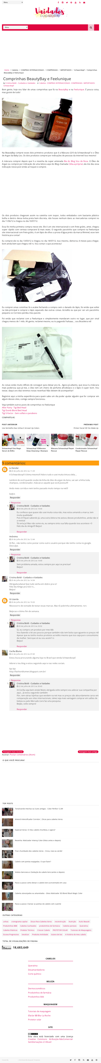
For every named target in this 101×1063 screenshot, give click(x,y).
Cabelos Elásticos (10, 930)
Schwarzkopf (79, 70)
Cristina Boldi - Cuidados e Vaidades (33, 505)
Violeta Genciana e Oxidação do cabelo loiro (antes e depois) (40, 872)
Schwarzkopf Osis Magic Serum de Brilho (11, 449)
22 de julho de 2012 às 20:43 (30, 686)
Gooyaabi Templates (34, 1060)
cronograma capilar (19, 921)
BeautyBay (63, 89)
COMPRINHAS (52, 70)
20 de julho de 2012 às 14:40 (30, 560)
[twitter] (67, 2)
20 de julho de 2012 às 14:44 (30, 509)
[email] (84, 2)
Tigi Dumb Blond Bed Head (14, 410)
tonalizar (25, 934)
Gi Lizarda (13, 599)
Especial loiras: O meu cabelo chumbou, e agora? (35, 830)
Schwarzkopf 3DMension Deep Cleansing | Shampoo (37, 449)
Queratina (84, 926)
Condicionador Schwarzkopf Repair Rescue (86, 449)
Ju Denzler (14, 468)
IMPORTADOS (66, 70)
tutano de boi (56, 934)
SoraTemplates (13, 1060)
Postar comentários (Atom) (22, 754)
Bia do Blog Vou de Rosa (76, 161)
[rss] (80, 2)
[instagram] (63, 2)
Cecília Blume (15, 651)
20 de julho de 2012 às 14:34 (23, 580)
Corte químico (34, 974)
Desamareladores (36, 969)
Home (6, 70)
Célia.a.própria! (76, 164)
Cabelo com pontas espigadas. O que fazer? (33, 861)
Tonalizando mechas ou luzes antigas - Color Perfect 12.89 (39, 809)
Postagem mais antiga (88, 752)
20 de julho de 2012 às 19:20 (23, 602)
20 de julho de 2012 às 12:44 (23, 539)
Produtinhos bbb (36, 996)
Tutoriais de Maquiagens (81, 930)
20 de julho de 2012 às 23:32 (30, 626)
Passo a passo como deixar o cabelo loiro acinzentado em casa (40, 883)
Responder (15, 497)
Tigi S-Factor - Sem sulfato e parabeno (19, 413)
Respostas (16, 502)
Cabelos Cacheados (28, 926)
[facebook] (58, 2)
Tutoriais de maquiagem (39, 1011)
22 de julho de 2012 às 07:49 (23, 654)
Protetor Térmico (27, 930)
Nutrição (72, 921)
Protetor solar (34, 1019)
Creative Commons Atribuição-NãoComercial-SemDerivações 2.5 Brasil (50, 1040)
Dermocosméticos (36, 988)
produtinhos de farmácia (49, 926)
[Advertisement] (50, 49)
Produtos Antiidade (40, 934)
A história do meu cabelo (75, 934)
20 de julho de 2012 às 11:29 (23, 471)
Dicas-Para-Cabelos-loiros (41, 921)
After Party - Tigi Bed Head (14, 407)
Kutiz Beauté (84, 921)
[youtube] (75, 2)
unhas (5, 921)
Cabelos (15, 70)
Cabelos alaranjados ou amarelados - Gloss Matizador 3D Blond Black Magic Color (48, 893)
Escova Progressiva (11, 934)
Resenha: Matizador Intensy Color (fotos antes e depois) (38, 840)
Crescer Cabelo (43, 930)
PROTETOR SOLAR (60, 930)
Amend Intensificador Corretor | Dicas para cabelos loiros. (39, 819)
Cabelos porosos (69, 926)
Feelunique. (79, 89)
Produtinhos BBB (10, 926)
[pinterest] (71, 2)
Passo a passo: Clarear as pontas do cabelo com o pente (38, 904)
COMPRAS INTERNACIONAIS (32, 70)
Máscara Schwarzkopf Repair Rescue (62, 449)
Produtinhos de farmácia (39, 992)
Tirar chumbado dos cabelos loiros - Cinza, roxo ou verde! (38, 851)
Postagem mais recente (12, 752)
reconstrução (60, 921)
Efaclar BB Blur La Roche (39, 1015)
